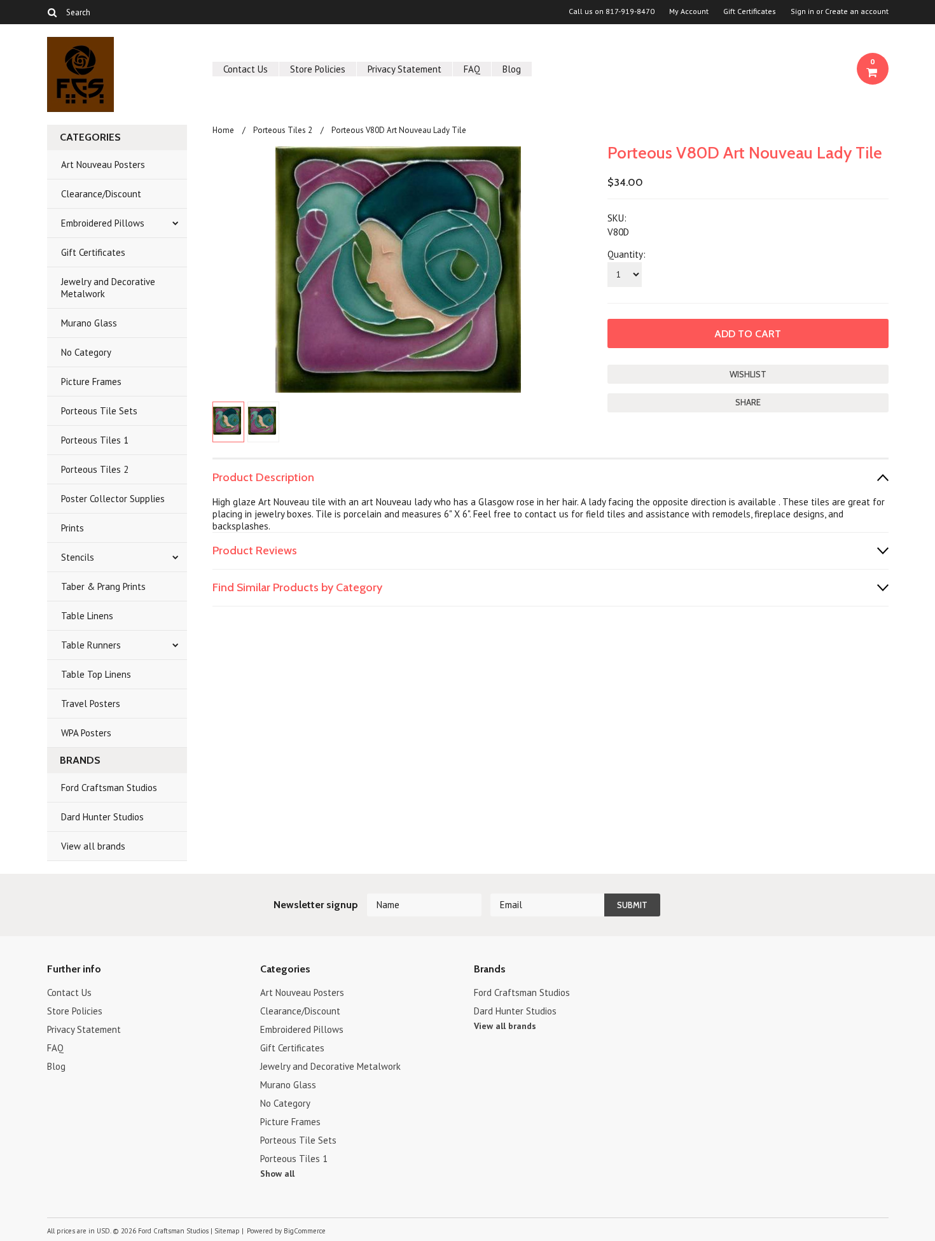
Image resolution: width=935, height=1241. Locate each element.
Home (223, 130)
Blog (511, 69)
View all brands (93, 846)
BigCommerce (305, 1230)
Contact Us (245, 69)
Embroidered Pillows (102, 223)
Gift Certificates (749, 11)
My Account (689, 11)
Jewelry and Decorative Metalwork (108, 288)
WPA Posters (86, 733)
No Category (86, 352)
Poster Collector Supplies (113, 499)
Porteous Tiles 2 (94, 469)
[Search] (52, 12)
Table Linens (87, 616)
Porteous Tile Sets (99, 411)
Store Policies (317, 69)
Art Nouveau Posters (103, 164)
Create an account (857, 11)
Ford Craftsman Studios (109, 788)
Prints (72, 528)
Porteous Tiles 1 (94, 440)
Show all (277, 1173)
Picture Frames (91, 381)
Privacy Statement (404, 69)
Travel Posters (90, 704)
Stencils (77, 557)
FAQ (472, 69)
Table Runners (91, 645)
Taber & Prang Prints (103, 586)
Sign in (802, 11)
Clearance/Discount (101, 194)
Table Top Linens (96, 674)
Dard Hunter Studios (102, 817)
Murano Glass (89, 323)
